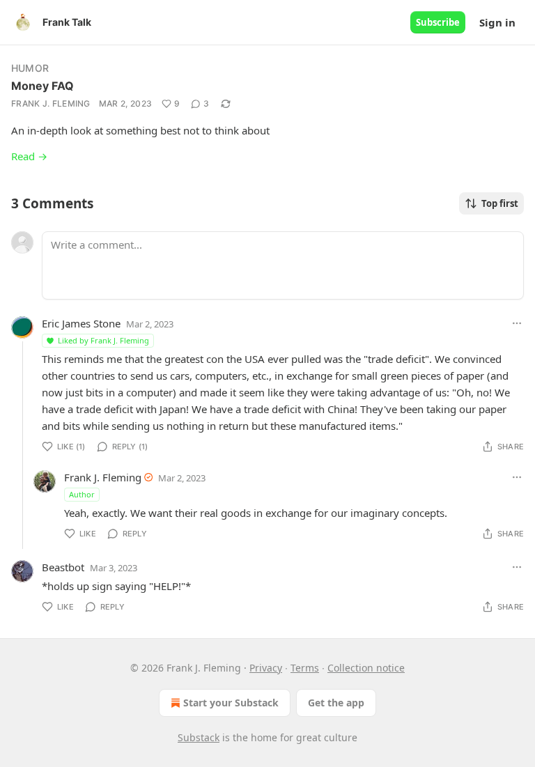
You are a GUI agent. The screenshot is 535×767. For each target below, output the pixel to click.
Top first (499, 203)
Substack (198, 737)
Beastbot (63, 567)
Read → (29, 156)
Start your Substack (231, 702)
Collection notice (366, 667)
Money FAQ (42, 86)
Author (82, 494)
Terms (304, 667)
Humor (30, 68)
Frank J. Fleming (51, 103)
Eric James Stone (81, 323)
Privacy (265, 667)
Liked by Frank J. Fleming (103, 340)
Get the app (336, 702)
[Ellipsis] (517, 323)
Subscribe (438, 22)
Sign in (497, 22)
